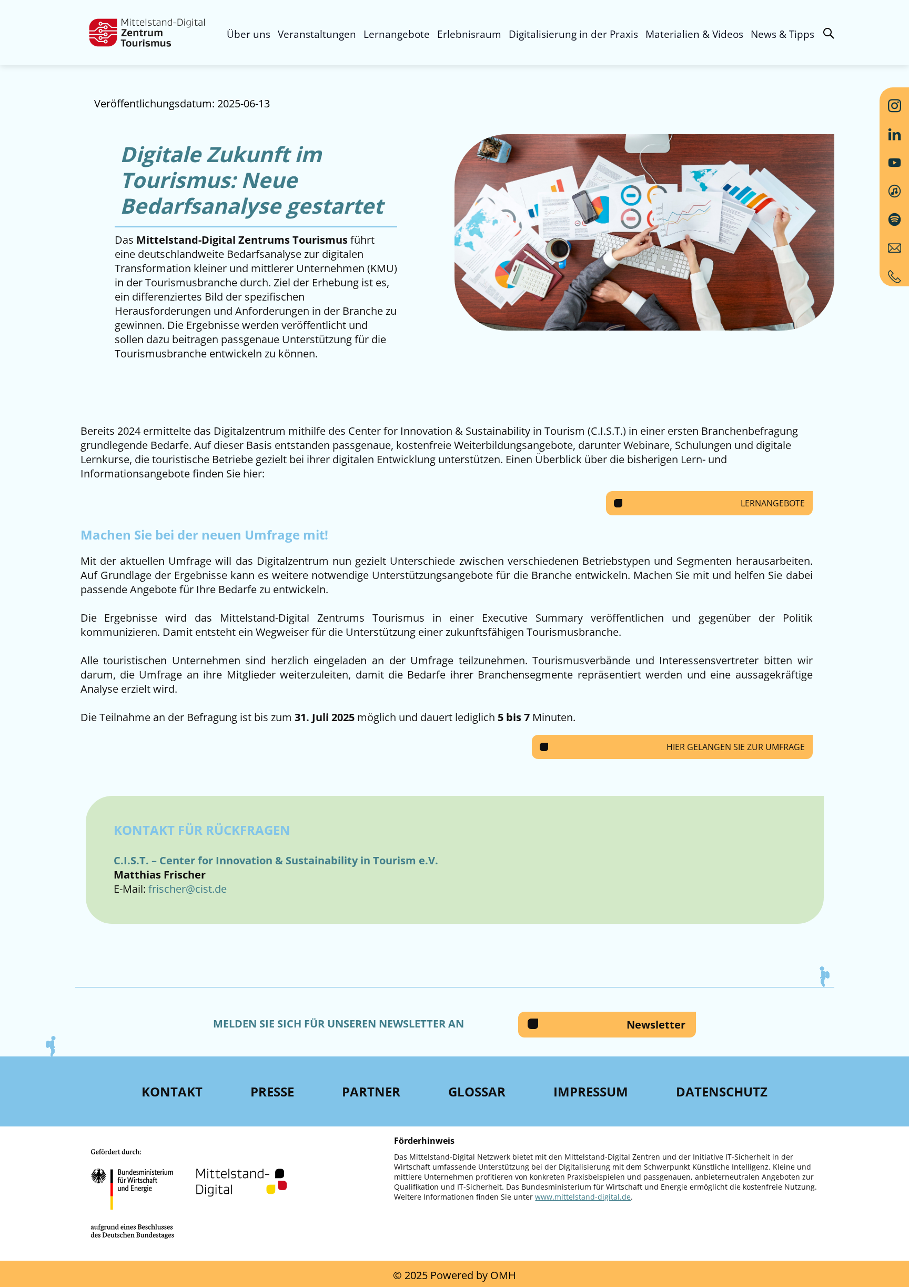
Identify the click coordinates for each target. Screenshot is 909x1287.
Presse (272, 1091)
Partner (371, 1091)
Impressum (590, 1091)
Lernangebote (396, 34)
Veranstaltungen (317, 34)
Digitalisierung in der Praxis (573, 34)
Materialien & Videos (694, 34)
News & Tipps (782, 34)
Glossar (477, 1091)
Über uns (248, 34)
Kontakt (172, 1091)
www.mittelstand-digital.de (583, 1197)
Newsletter (656, 1024)
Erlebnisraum (469, 34)
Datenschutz (721, 1091)
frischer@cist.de (187, 889)
